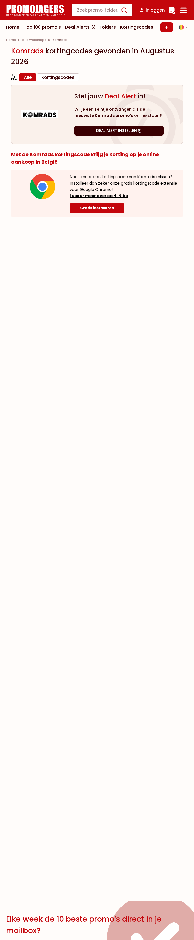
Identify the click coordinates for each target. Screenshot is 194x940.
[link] (11, 39)
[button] (181, 27)
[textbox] (98, 10)
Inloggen (155, 10)
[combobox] (102, 10)
